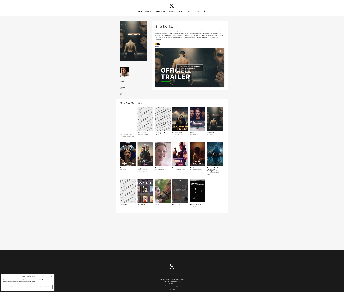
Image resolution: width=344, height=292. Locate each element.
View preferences (45, 287)
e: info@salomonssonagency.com (172, 281)
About (189, 11)
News (140, 11)
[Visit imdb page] (157, 45)
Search (205, 11)
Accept (11, 287)
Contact (197, 11)
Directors (172, 11)
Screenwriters (160, 11)
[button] (52, 276)
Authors (148, 11)
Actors (181, 11)
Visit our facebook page (172, 286)
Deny (27, 287)
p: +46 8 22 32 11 (172, 283)
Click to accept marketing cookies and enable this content (189, 67)
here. (34, 281)
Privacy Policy (172, 289)
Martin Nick (123, 77)
